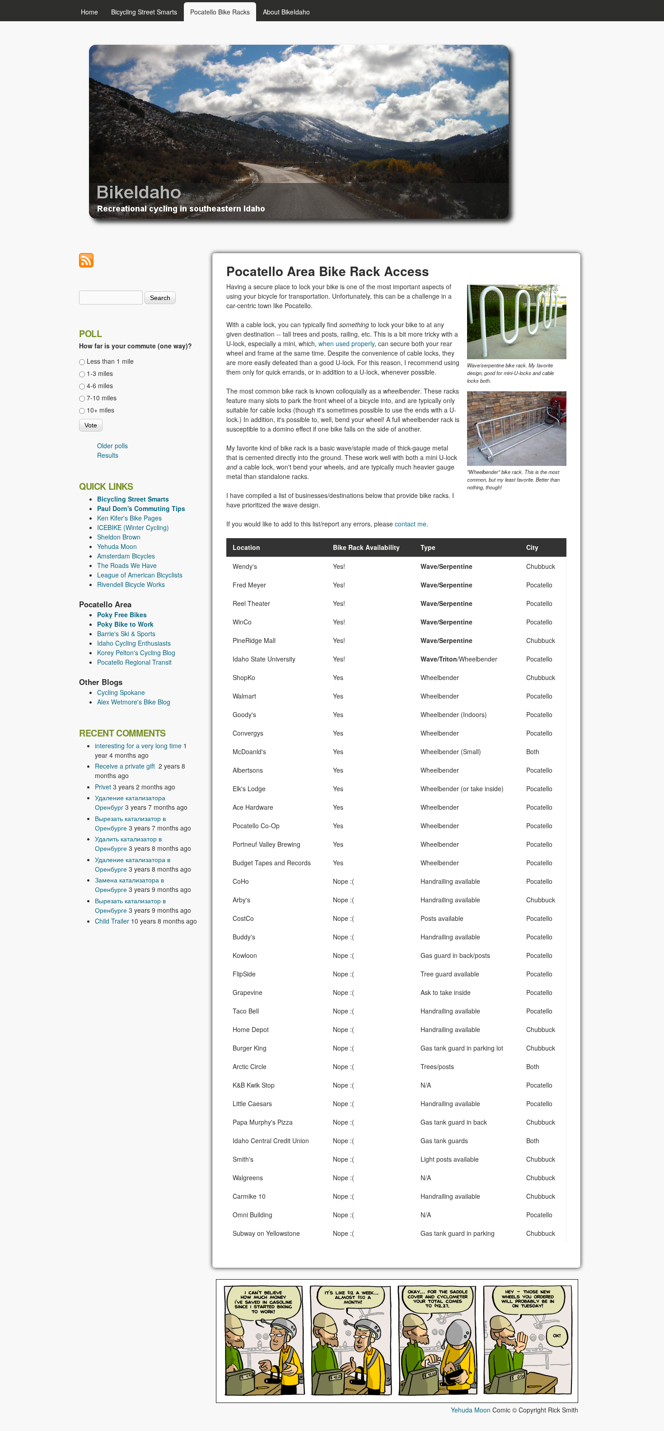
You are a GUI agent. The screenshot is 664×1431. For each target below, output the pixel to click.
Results (107, 455)
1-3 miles (100, 373)
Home (89, 11)
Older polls (112, 445)
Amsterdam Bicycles (126, 555)
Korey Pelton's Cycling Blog (136, 652)
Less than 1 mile (110, 361)
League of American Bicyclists (139, 574)
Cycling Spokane (121, 692)
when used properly (346, 343)
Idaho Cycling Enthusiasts (134, 642)
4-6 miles (100, 385)
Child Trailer (112, 920)
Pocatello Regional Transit (134, 661)
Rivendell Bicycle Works (131, 584)
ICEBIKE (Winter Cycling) (133, 527)
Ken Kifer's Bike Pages (129, 517)
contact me (410, 523)
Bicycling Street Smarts (144, 11)
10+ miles (100, 409)
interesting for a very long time (138, 745)
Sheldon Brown (118, 536)
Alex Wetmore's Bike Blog (133, 701)
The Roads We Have (127, 565)
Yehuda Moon (117, 546)
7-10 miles (102, 397)
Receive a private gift (126, 765)
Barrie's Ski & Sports (126, 633)
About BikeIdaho (286, 11)
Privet (103, 786)
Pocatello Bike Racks (220, 11)
